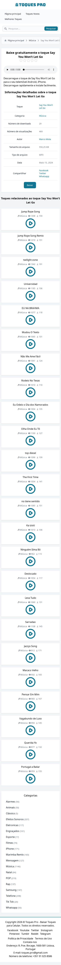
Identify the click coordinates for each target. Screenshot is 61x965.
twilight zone (30, 259)
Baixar (30, 185)
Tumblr (25, 933)
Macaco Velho (30, 670)
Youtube (24, 930)
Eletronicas (12, 825)
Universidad (30, 284)
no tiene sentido (30, 501)
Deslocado (30, 573)
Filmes (9, 842)
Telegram (45, 933)
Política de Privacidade (20, 938)
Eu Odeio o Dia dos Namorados (30, 404)
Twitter (42, 173)
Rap (8, 884)
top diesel (30, 453)
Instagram (47, 930)
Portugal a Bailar (30, 766)
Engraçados (12, 831)
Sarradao (30, 622)
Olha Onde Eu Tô (30, 428)
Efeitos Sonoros (15, 819)
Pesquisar (51, 28)
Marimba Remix (15, 854)
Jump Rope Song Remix (31, 235)
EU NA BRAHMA (30, 308)
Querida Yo (30, 742)
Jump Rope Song (30, 211)
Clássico (10, 813)
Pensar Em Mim (30, 694)
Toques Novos (33, 13)
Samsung (11, 890)
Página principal (13, 13)
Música (32, 40)
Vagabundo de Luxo (30, 718)
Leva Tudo (30, 597)
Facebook (43, 170)
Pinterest (14, 933)
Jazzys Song (30, 646)
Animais (10, 807)
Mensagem (12, 860)
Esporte (10, 837)
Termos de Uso (43, 938)
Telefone (11, 895)
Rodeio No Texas (30, 380)
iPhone (10, 848)
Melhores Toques (13, 19)
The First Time (30, 477)
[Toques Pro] (30, 4)
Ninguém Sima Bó (31, 549)
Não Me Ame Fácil (30, 356)
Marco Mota (45, 139)
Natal (9, 872)
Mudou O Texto (30, 332)
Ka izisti (30, 525)
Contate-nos (30, 942)
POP (8, 878)
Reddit (34, 933)
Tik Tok (10, 901)
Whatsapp (44, 176)
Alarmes (10, 801)
